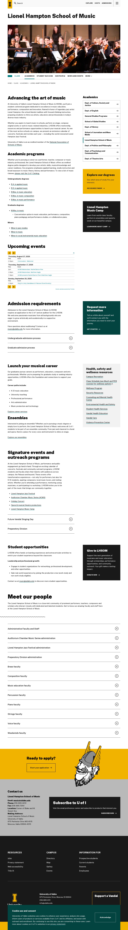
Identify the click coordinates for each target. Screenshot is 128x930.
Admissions (107, 3)
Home (10, 83)
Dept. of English (91, 111)
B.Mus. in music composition (22, 196)
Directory (50, 858)
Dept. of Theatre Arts (94, 159)
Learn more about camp (97, 227)
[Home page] (10, 4)
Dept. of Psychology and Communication (95, 152)
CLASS (17, 76)
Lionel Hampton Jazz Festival (23, 494)
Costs (97, 3)
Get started (92, 329)
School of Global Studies (95, 122)
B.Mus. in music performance (23, 200)
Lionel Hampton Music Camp (22, 509)
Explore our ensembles (17, 437)
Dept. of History (91, 127)
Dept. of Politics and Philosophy (98, 146)
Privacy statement (16, 862)
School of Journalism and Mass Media (98, 133)
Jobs (10, 858)
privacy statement (57, 924)
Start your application (39, 768)
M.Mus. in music (17, 210)
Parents (82, 867)
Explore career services (17, 412)
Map (48, 862)
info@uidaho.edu (46, 903)
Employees (84, 871)
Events (49, 871)
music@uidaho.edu (15, 329)
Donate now (92, 575)
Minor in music (17, 232)
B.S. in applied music (19, 188)
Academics (29, 76)
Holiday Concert (17, 501)
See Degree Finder (94, 188)
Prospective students (88, 858)
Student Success (45, 76)
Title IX (11, 871)
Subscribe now (107, 813)
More (88, 76)
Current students (86, 862)
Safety (49, 867)
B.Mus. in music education (21, 192)
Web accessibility (15, 867)
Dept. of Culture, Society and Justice (97, 104)
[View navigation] (117, 3)
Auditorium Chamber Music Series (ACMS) (28, 497)
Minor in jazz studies (19, 228)
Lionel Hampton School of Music (98, 140)
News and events (75, 76)
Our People (60, 76)
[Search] (15, 3)
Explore (89, 3)
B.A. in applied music (19, 184)
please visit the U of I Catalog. (27, 173)
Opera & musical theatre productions (26, 505)
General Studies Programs (96, 116)
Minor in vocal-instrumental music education (29, 236)
